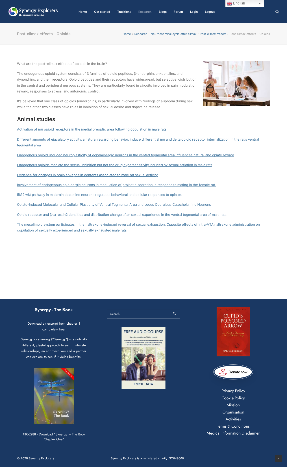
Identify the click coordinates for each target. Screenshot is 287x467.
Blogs (163, 11)
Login (194, 11)
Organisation (233, 412)
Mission (233, 405)
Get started (102, 11)
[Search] (143, 314)
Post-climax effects (213, 34)
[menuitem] (82, 11)
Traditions (124, 11)
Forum (178, 11)
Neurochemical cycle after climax (173, 34)
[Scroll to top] (278, 458)
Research (145, 11)
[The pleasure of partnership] (33, 11)
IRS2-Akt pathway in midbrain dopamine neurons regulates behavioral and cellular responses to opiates (99, 195)
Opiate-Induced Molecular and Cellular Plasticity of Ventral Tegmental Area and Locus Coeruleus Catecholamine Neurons (114, 204)
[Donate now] (233, 372)
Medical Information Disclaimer (233, 433)
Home (82, 11)
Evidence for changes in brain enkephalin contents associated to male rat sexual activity (87, 175)
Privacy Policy (233, 391)
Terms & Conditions (233, 426)
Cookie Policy (233, 398)
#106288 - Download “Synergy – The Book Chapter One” (54, 437)
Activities (233, 419)
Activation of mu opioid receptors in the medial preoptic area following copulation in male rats (92, 129)
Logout (210, 11)
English (238, 3)
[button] (277, 11)
